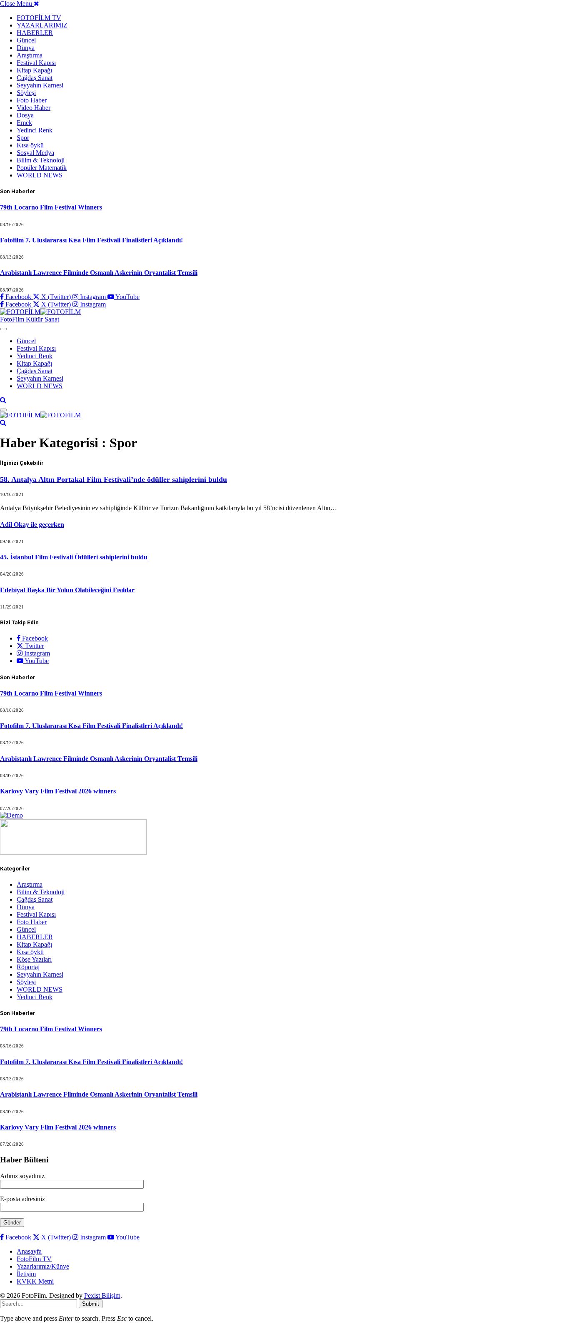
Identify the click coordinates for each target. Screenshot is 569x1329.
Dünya (26, 47)
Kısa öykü (30, 145)
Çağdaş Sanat (34, 77)
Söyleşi (26, 92)
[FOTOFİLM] (40, 311)
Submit (90, 1304)
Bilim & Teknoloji (41, 160)
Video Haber (33, 107)
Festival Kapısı (36, 62)
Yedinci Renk (34, 130)
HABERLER (35, 32)
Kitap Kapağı (34, 70)
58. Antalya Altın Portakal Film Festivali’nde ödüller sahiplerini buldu (113, 479)
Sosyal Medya (35, 152)
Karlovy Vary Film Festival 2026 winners (58, 791)
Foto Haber (32, 100)
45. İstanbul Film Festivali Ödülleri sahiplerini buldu (73, 557)
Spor (23, 137)
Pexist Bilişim (102, 1295)
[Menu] (3, 329)
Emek (24, 122)
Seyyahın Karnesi (40, 85)
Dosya (25, 115)
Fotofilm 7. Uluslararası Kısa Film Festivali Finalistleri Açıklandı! (91, 240)
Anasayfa (29, 1251)
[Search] (3, 400)
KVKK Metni (35, 1281)
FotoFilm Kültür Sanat (29, 319)
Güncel (26, 40)
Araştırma (29, 55)
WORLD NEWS (39, 175)
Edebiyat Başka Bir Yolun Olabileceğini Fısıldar (67, 589)
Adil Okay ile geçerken (32, 524)
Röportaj (28, 966)
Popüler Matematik (42, 167)
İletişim (26, 1273)
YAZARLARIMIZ (42, 25)
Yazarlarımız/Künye (43, 1266)
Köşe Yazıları (34, 959)
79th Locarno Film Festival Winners (51, 207)
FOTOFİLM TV (39, 17)
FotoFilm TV (34, 1258)
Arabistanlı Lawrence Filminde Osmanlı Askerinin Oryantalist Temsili (98, 272)
